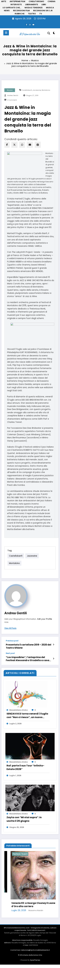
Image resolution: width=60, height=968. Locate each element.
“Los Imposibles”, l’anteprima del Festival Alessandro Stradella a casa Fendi (27, 659)
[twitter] (14, 145)
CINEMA (51, 1)
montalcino (46, 90)
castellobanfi (27, 90)
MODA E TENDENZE (34, 7)
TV (40, 13)
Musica (10, 90)
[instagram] (30, 24)
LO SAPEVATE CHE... (12, 7)
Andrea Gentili (12, 95)
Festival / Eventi (14, 854)
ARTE (3, 1)
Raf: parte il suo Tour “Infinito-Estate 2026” (25, 767)
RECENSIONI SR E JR (43, 10)
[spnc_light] (54, 33)
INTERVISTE (16, 4)
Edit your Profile (44, 619)
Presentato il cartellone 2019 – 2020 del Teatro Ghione (28, 646)
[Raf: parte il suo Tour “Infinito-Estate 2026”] (30, 746)
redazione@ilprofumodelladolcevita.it (35, 950)
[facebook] (7, 145)
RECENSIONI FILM (21, 10)
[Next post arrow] (53, 658)
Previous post (12, 641)
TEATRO (32, 13)
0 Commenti (12, 100)
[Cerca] (49, 33)
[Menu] (6, 32)
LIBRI (44, 4)
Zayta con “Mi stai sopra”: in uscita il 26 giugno (24, 819)
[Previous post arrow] (53, 644)
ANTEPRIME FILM (17, 1)
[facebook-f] (26, 24)
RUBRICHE (19, 13)
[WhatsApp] (22, 145)
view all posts (10, 628)
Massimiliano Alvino (18, 710)
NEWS (7, 10)
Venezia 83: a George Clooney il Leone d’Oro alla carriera (27, 904)
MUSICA (50, 7)
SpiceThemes (35, 960)
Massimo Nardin (29, 910)
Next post (10, 653)
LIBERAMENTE (31, 4)
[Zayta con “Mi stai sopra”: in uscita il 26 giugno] (30, 798)
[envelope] (30, 145)
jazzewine (37, 90)
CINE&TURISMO (36, 1)
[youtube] (33, 24)
